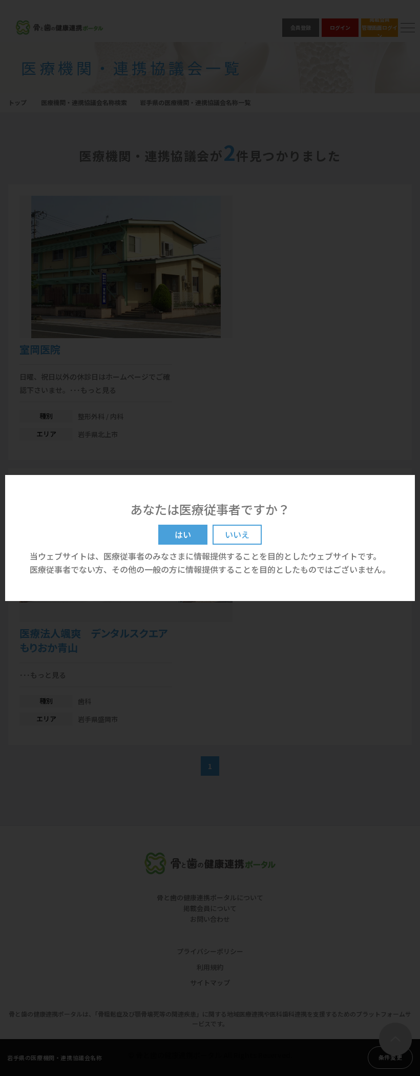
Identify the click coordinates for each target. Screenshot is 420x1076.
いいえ (237, 534)
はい (183, 534)
